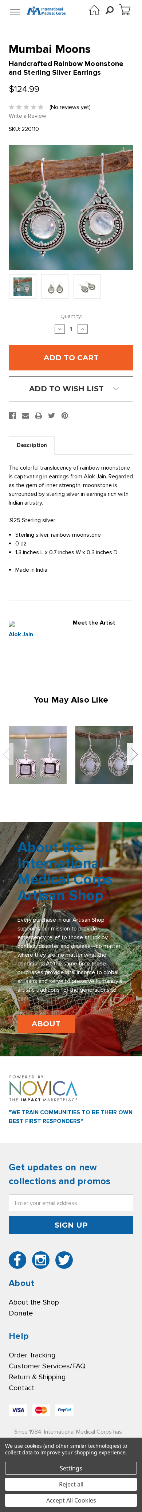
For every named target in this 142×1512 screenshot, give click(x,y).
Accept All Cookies (71, 1500)
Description (32, 445)
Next (134, 754)
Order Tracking (32, 1355)
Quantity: (71, 316)
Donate (21, 1313)
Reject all (71, 1484)
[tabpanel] (37, 755)
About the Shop (34, 1302)
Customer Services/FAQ (47, 1366)
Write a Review (27, 116)
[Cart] (125, 9)
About (46, 1023)
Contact (21, 1388)
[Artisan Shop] (94, 9)
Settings (71, 1468)
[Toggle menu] (15, 12)
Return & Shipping (37, 1377)
